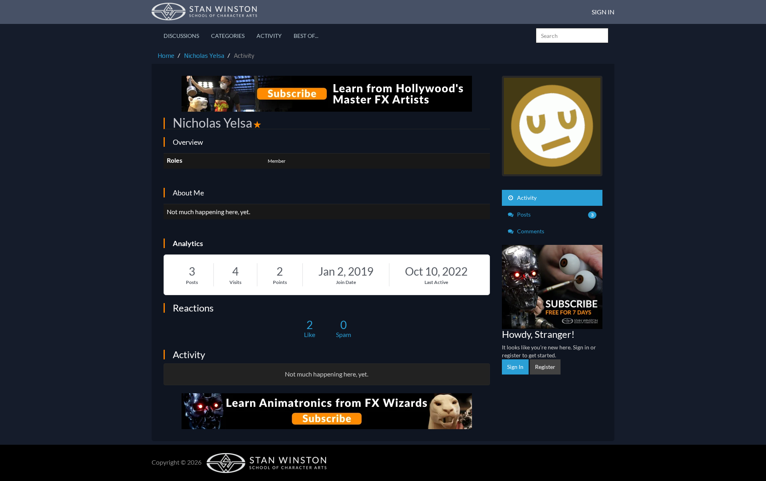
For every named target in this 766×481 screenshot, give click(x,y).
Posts (192, 282)
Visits (235, 282)
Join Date (346, 282)
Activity (269, 35)
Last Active (436, 282)
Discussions (181, 35)
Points (280, 282)
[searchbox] (572, 35)
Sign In (603, 12)
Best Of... (306, 35)
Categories (228, 35)
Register (545, 366)
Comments (530, 231)
